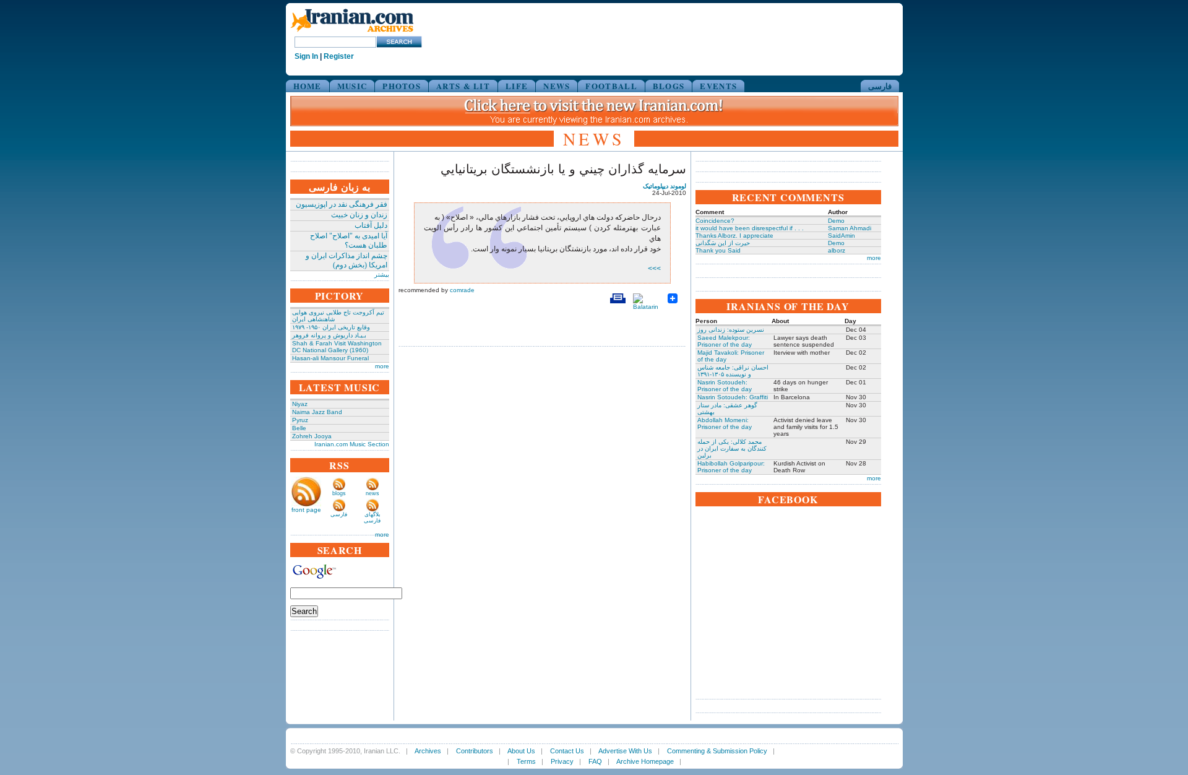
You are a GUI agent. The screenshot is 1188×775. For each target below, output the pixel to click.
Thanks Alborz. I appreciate (734, 235)
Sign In (306, 56)
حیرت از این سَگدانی (722, 243)
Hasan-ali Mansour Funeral (330, 358)
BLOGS (669, 86)
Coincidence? (714, 220)
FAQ (595, 761)
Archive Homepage (645, 761)
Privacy (562, 761)
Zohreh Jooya (312, 436)
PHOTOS (401, 86)
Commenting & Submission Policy (717, 751)
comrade (462, 290)
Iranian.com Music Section (351, 444)
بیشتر (381, 274)
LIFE (517, 86)
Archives (428, 751)
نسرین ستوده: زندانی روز (730, 329)
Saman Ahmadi (849, 228)
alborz (836, 250)
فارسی (880, 86)
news (372, 493)
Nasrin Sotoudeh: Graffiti (732, 397)
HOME (307, 86)
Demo (836, 220)
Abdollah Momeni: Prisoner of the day (724, 423)
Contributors (474, 751)
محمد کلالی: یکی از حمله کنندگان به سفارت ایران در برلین (732, 448)
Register (339, 56)
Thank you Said (718, 250)
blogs (339, 493)
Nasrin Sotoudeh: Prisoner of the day (724, 385)
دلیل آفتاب (371, 225)
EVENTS (718, 86)
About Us (521, 751)
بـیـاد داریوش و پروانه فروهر (329, 335)
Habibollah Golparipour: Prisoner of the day (731, 467)
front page (306, 509)
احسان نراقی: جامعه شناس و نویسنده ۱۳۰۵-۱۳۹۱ (732, 371)
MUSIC (352, 86)
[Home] (352, 32)
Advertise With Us (625, 751)
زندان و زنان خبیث (359, 214)
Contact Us (567, 751)
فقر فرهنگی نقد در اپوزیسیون (341, 204)
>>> (654, 268)
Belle (299, 428)
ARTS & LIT (463, 86)
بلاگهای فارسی (372, 517)
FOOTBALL (611, 86)
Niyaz (300, 403)
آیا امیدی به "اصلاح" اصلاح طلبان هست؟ (348, 240)
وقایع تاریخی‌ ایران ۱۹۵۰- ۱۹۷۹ (331, 327)
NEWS (556, 86)
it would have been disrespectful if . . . (749, 228)
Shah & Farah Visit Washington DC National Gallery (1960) (337, 346)
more (382, 366)
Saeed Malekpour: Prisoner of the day (724, 341)
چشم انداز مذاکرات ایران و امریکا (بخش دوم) (346, 260)
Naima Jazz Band (317, 412)
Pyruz (300, 420)
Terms (526, 761)
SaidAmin (841, 235)
